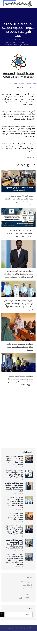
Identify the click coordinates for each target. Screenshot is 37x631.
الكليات (28, 591)
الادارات (28, 594)
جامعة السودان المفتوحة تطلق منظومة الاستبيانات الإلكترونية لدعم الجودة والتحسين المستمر (20, 233)
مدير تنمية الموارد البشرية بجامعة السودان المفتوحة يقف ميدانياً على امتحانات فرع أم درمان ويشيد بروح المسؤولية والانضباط (20, 380)
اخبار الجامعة (13, 39)
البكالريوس (26, 585)
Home (23, 39)
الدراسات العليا (25, 581)
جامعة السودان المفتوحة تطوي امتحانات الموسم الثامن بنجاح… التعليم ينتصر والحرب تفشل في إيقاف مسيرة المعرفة (19, 200)
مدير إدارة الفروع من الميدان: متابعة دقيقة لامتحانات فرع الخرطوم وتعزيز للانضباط (20, 347)
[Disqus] (18, 417)
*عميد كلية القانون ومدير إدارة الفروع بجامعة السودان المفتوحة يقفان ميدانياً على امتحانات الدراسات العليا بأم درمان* (14, 543)
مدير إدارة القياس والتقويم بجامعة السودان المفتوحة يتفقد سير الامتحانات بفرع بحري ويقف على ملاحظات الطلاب (19, 274)
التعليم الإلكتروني (24, 597)
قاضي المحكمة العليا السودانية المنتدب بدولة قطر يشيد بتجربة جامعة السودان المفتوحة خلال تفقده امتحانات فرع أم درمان (19, 305)
